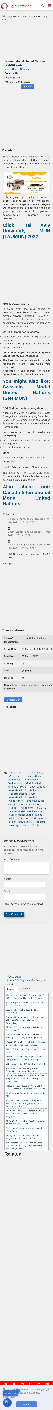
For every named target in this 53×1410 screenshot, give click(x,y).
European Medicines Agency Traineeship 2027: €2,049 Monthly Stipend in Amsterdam (24, 1020)
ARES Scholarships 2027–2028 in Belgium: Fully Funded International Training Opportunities (25, 1079)
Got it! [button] (26, 1404)
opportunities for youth (22, 793)
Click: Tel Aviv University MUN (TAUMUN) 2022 (26, 231)
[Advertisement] (26, 119)
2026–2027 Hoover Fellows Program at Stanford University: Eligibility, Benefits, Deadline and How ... (24, 1103)
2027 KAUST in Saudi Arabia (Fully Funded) (25, 1064)
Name (7, 878)
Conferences (16, 776)
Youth (35, 825)
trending (41, 821)
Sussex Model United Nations (25, 811)
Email (7, 891)
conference (35, 772)
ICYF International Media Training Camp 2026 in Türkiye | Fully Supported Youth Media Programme (24, 1146)
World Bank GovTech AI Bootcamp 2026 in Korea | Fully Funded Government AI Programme (25, 1114)
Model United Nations (16, 69)
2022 (22, 772)
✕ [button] (18, 1390)
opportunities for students (24, 790)
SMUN (40, 807)
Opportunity (16, 800)
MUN (23, 786)
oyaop (12, 807)
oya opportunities (29, 804)
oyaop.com (26, 807)
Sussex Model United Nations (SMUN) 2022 (26, 820)
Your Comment (12, 859)
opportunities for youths (23, 797)
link (34, 479)
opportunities (37, 786)
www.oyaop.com (18, 825)
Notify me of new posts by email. (24, 903)
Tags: (12, 772)
